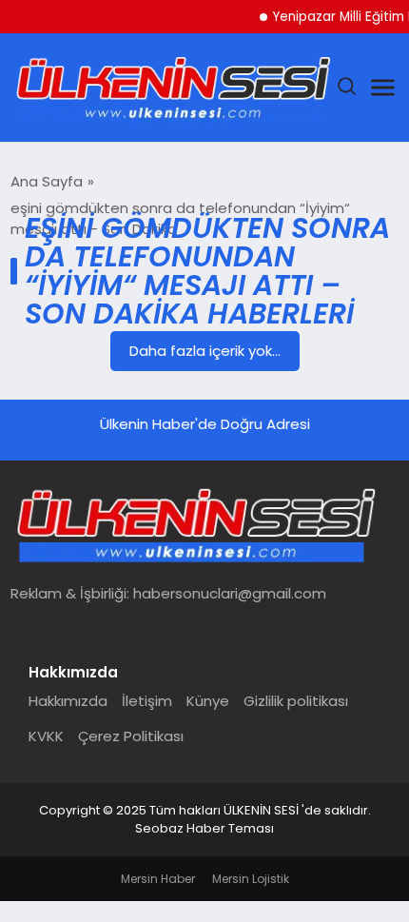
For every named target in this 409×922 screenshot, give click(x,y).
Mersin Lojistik (250, 879)
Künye (207, 701)
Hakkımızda (68, 701)
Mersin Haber (158, 879)
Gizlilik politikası (295, 701)
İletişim (147, 701)
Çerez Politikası (131, 736)
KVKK (46, 736)
